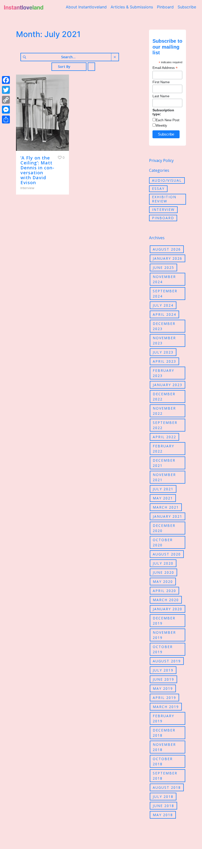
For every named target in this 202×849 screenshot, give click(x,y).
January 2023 (167, 384)
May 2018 (163, 814)
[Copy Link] (6, 100)
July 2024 (163, 305)
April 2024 (164, 314)
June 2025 (163, 267)
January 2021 (167, 516)
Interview (163, 209)
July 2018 (163, 796)
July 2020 (163, 563)
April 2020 (164, 590)
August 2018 (167, 787)
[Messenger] (6, 110)
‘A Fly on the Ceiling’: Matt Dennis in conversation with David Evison (37, 170)
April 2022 (164, 436)
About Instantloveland (86, 6)
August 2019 (167, 661)
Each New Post (167, 120)
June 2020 (163, 572)
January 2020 (167, 609)
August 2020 (167, 554)
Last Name (160, 96)
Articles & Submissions (132, 6)
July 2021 (163, 489)
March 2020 (166, 599)
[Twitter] (6, 90)
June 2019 (163, 679)
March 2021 (166, 507)
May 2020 (163, 581)
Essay (158, 188)
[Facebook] (6, 80)
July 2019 (163, 670)
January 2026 (167, 258)
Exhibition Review (164, 199)
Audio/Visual (167, 180)
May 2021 (163, 498)
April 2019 (164, 697)
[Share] (6, 119)
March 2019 (166, 706)
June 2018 (163, 805)
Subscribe (187, 6)
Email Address (165, 67)
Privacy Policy (161, 160)
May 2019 (163, 688)
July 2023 (163, 352)
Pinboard (165, 6)
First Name (161, 82)
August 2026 (167, 249)
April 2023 (164, 361)
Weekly (161, 125)
